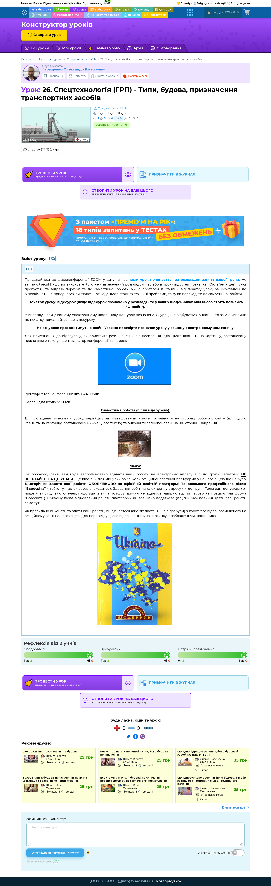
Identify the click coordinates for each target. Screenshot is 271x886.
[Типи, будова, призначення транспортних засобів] (135, 445)
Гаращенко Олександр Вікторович (73, 69)
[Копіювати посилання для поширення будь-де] (128, 736)
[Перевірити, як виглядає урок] (128, 174)
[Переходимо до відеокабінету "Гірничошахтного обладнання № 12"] (135, 367)
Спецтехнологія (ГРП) (81, 59)
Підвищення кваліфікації (62, 3)
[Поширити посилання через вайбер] (142, 736)
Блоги (37, 3)
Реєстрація (230, 12)
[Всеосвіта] (24, 12)
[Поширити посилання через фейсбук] (135, 736)
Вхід (216, 12)
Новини (26, 3)
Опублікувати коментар (55, 852)
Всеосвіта (27, 59)
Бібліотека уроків (50, 59)
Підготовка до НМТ (97, 3)
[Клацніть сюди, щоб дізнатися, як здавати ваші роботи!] (135, 575)
